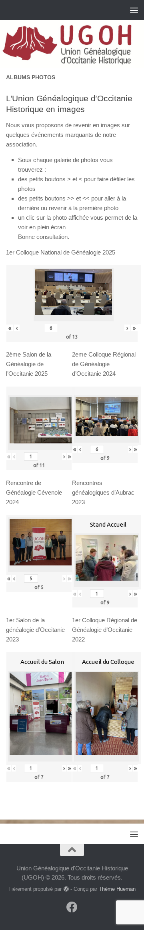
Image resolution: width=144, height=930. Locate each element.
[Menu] (134, 10)
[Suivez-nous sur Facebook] (72, 907)
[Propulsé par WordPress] (65, 889)
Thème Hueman (117, 889)
